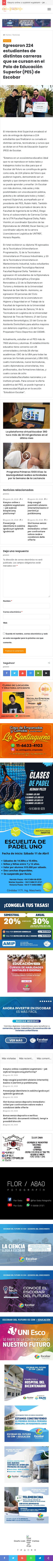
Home (8, 35)
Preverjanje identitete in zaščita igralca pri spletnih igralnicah (14, 527)
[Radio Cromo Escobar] (12, 9)
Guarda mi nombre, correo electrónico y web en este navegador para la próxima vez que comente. (25, 638)
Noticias (16, 35)
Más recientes (26, 1058)
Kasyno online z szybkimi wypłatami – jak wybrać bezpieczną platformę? (14, 508)
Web (5, 623)
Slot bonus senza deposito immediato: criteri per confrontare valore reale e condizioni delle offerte (37, 531)
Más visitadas (9, 1058)
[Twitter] (14, 673)
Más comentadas (45, 1058)
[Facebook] (6, 673)
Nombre (7, 601)
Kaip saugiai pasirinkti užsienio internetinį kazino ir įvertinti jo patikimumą (38, 508)
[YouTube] (22, 673)
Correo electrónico (12, 612)
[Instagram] (30, 673)
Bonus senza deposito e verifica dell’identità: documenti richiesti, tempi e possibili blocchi (25, 1118)
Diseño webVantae (26, 1541)
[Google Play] (38, 673)
